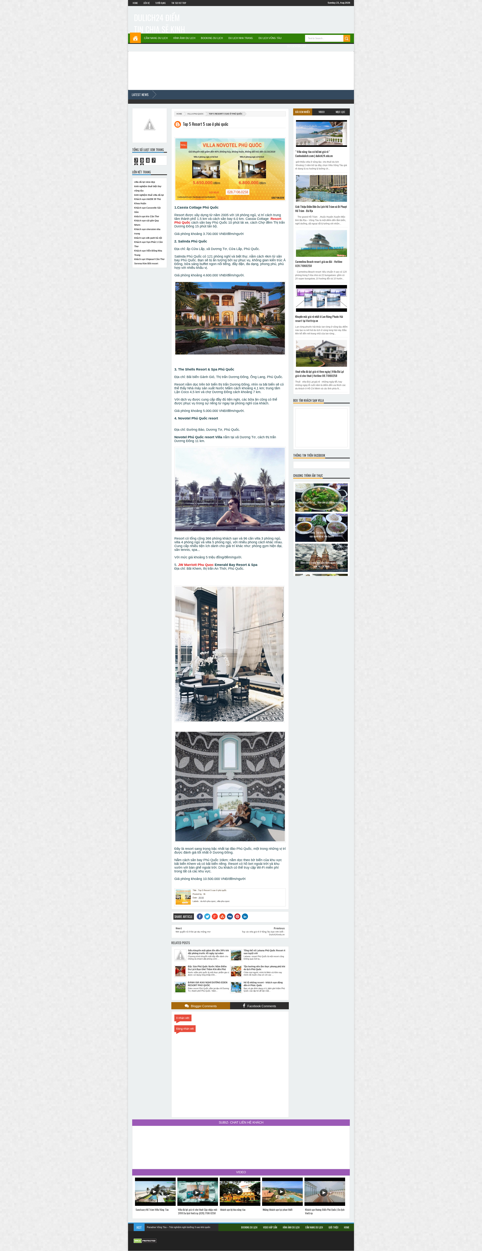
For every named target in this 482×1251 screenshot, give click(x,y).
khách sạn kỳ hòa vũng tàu (232, 1209)
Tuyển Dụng (160, 3)
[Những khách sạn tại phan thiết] (282, 1205)
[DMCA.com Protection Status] (145, 1242)
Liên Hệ (146, 3)
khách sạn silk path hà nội (148, 238)
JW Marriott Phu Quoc (196, 565)
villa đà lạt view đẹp (144, 182)
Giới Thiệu (333, 1227)
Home (135, 3)
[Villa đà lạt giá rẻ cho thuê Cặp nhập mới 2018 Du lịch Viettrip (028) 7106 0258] (197, 1205)
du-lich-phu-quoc (208, 901)
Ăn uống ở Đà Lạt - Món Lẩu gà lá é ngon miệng (321, 502)
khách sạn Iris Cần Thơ (146, 216)
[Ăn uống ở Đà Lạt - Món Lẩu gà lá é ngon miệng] (321, 511)
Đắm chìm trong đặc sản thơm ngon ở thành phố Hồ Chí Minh (321, 564)
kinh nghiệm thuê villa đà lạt (149, 195)
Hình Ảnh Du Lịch (184, 38)
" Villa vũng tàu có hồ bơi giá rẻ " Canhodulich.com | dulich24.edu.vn (314, 153)
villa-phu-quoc (195, 114)
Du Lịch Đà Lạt (296, 46)
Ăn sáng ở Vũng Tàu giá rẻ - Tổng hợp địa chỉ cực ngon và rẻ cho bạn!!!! (321, 534)
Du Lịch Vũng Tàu (270, 38)
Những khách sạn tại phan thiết (278, 1209)
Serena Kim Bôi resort (146, 263)
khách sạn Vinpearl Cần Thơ (149, 259)
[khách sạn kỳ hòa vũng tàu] (240, 1205)
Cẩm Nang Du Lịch (156, 38)
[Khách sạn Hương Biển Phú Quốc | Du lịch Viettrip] (324, 1205)
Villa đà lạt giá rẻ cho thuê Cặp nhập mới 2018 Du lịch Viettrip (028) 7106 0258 (197, 1211)
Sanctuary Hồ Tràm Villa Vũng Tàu (152, 1209)
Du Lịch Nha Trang (240, 38)
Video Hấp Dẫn (270, 1227)
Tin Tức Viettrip (178, 3)
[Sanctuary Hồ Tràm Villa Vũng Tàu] (155, 1205)
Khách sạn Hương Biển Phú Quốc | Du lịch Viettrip (324, 1211)
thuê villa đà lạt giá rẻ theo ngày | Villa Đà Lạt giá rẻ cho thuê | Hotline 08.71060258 (319, 373)
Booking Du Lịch (212, 38)
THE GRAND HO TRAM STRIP (162, 1227)
